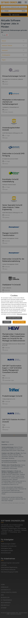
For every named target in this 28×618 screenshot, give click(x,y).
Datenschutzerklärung (22, 314)
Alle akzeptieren (19, 322)
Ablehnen (7, 322)
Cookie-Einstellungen (14, 318)
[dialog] (14, 309)
